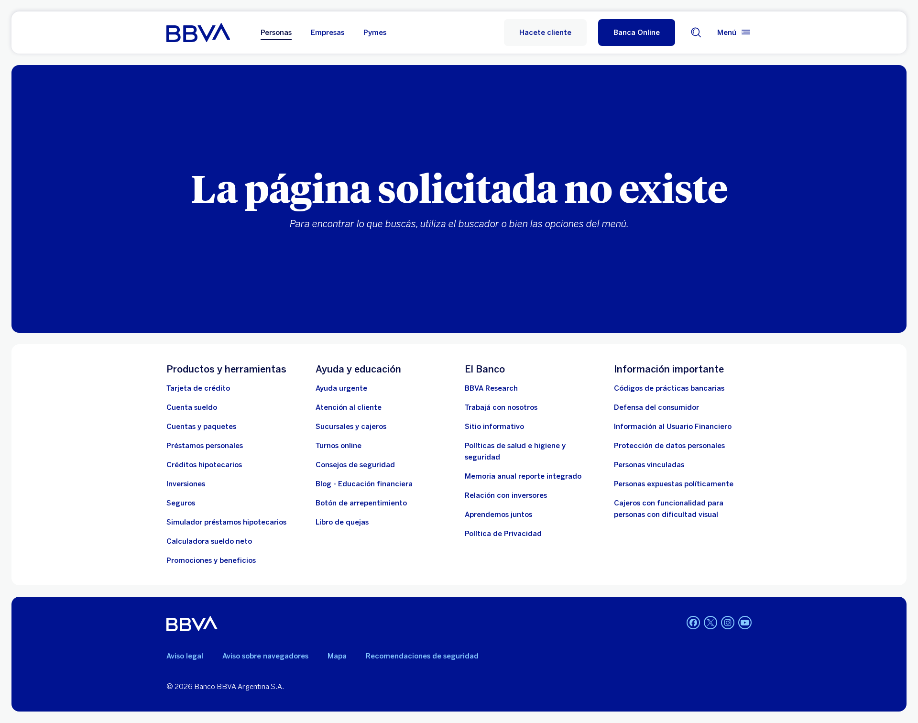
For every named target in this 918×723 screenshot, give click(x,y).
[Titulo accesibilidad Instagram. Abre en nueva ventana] (727, 622)
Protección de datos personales (669, 445)
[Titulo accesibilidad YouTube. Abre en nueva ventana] (745, 622)
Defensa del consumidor (656, 407)
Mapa (337, 656)
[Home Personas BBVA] (198, 32)
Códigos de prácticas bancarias (669, 388)
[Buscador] (696, 32)
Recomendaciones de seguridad (422, 656)
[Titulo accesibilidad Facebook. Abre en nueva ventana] (693, 622)
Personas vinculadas (649, 464)
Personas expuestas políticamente (673, 484)
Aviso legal (184, 656)
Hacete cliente (545, 32)
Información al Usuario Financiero (673, 426)
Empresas (327, 32)
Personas (276, 32)
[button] (636, 32)
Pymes (374, 32)
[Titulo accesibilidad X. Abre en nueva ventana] (710, 622)
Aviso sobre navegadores (265, 656)
